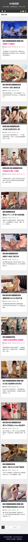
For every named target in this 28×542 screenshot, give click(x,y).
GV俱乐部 (14, 3)
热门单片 (18, 380)
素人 (22, 380)
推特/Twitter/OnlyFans (11, 380)
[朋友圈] (21, 11)
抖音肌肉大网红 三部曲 (11, 171)
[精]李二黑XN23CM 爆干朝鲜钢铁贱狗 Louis (13, 468)
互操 (4, 84)
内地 (6, 84)
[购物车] (23, 11)
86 (15, 527)
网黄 (22, 504)
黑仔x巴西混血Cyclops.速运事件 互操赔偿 (14, 426)
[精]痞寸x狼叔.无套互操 (11, 256)
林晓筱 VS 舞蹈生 (9, 44)
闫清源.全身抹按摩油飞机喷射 (13, 340)
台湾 (9, 84)
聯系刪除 (20, 539)
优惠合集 (4, 126)
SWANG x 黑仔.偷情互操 (11, 88)
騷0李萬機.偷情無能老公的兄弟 (13, 507)
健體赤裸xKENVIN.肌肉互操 (12, 298)
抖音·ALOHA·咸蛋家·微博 (16, 84)
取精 (11, 168)
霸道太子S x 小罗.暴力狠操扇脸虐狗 (13, 216)
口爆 (9, 295)
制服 (9, 422)
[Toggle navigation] (5, 11)
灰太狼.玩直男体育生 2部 (11, 129)
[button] (25, 11)
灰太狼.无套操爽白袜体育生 (12, 384)
